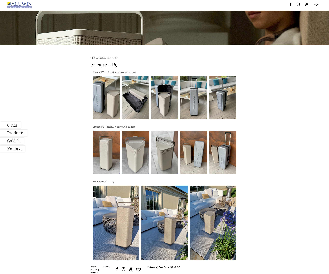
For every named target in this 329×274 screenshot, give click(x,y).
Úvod (95, 58)
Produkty (15, 133)
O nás (12, 125)
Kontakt (14, 148)
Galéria (13, 140)
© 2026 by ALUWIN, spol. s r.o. (163, 266)
